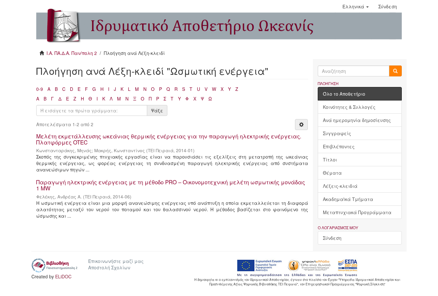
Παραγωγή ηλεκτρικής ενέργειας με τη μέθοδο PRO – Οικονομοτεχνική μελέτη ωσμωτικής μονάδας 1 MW (170, 185)
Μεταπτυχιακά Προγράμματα (357, 212)
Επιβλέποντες (339, 146)
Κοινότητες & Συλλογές (349, 107)
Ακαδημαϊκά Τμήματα (348, 199)
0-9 (39, 89)
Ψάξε (157, 110)
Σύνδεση (332, 238)
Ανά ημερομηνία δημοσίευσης (357, 120)
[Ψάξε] (395, 70)
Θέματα (332, 173)
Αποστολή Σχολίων (109, 267)
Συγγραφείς (337, 133)
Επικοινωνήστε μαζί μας (116, 261)
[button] (356, 6)
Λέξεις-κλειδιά (340, 186)
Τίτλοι (330, 159)
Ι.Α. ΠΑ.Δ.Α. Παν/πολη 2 (71, 53)
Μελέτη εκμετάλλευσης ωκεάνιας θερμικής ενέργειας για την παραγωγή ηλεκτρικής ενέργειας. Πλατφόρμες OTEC (168, 139)
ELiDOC (63, 276)
